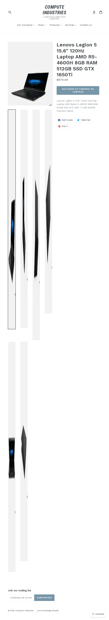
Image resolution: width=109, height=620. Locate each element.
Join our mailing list (19, 590)
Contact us (86, 25)
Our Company (26, 24)
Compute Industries (24, 610)
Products (56, 24)
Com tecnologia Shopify (48, 610)
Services (71, 24)
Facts (42, 24)
